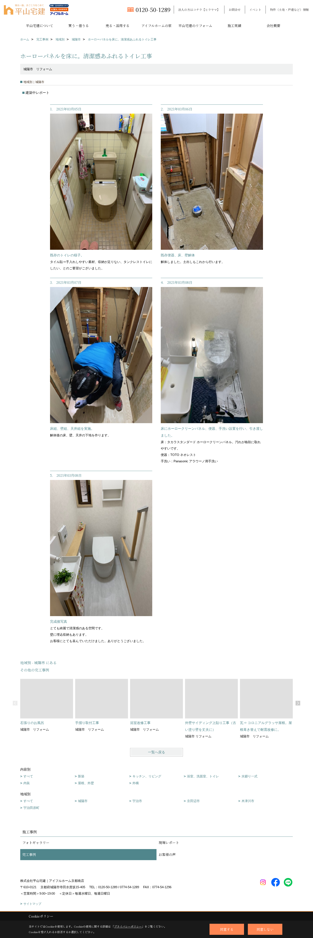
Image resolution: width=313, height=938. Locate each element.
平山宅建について (39, 25)
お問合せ (235, 9)
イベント (255, 9)
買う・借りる (78, 25)
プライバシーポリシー (128, 926)
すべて (28, 776)
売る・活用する (117, 25)
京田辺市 (193, 801)
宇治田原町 (31, 808)
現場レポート (169, 842)
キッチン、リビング (146, 776)
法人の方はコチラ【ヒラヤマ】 (199, 9)
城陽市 (83, 801)
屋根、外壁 (86, 783)
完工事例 (29, 854)
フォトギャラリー (35, 842)
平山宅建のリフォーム (195, 25)
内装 (26, 783)
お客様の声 (167, 854)
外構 (135, 783)
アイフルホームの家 (156, 25)
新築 (81, 776)
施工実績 (234, 25)
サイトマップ (32, 903)
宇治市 (137, 801)
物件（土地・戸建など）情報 (289, 9)
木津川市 (247, 801)
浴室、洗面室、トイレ (203, 776)
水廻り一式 (249, 776)
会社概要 (273, 25)
